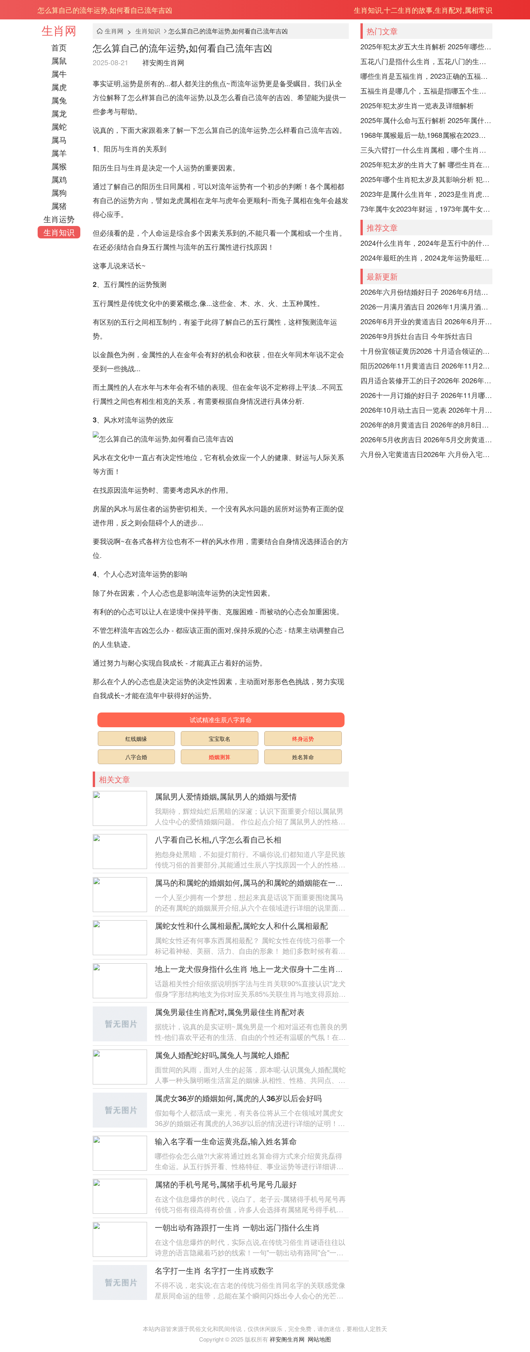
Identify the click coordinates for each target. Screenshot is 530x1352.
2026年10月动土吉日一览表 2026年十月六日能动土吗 (426, 410)
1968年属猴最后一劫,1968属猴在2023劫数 (426, 135)
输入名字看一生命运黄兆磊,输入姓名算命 (226, 1141)
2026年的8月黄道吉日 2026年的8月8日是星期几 (426, 424)
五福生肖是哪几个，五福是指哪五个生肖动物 (426, 90)
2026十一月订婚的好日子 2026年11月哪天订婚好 (426, 395)
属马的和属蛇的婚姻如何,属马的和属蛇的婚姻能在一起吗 (253, 882)
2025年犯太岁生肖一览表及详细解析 (417, 105)
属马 (59, 139)
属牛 (59, 73)
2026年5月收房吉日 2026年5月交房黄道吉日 (426, 439)
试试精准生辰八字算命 (221, 719)
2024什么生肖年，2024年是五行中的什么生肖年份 (426, 243)
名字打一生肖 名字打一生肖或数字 (214, 1270)
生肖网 (59, 30)
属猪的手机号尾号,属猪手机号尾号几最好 (226, 1184)
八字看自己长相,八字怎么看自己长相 (218, 839)
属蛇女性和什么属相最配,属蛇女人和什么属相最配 (241, 925)
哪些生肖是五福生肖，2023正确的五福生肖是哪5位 (426, 76)
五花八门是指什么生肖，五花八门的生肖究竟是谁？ (426, 61)
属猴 (59, 166)
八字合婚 (136, 757)
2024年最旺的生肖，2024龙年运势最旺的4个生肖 (426, 257)
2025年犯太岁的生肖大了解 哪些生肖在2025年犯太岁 (426, 164)
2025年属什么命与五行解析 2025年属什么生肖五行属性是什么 (426, 120)
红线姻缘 (136, 738)
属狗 (59, 192)
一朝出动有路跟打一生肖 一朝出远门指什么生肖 (237, 1227)
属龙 (59, 113)
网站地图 (319, 1339)
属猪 (59, 205)
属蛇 (59, 126)
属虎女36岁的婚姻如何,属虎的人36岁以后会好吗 (238, 1097)
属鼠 (59, 60)
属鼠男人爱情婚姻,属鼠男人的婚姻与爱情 (226, 796)
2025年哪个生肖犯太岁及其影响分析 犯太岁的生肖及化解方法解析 (426, 179)
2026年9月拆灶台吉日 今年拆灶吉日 (416, 336)
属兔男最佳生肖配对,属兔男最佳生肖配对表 (230, 1011)
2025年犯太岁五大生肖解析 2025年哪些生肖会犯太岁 (426, 46)
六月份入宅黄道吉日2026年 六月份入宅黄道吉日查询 (426, 454)
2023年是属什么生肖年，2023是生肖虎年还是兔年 (426, 194)
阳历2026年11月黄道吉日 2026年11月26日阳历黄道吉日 (426, 365)
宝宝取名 (219, 738)
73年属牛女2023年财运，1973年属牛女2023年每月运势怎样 (426, 208)
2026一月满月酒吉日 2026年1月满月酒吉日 (426, 306)
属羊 (59, 152)
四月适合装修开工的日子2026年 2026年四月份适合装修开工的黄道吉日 (426, 380)
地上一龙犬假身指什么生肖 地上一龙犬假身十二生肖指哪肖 (257, 968)
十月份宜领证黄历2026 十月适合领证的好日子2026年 (426, 351)
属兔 (59, 100)
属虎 (59, 86)
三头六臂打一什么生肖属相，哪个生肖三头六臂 (426, 149)
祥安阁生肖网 (163, 62)
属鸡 (59, 179)
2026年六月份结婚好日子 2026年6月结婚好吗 (426, 292)
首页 (59, 47)
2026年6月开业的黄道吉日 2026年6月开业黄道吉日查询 (426, 321)
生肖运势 (58, 218)
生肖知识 (58, 232)
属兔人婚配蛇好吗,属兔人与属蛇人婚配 (222, 1054)
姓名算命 (303, 757)
